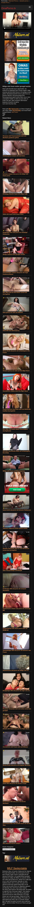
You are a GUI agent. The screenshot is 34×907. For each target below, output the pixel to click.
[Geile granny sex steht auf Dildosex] (17, 303)
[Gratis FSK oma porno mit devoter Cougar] (17, 774)
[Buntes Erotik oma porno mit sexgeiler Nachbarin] (17, 756)
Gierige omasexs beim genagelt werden (14, 254)
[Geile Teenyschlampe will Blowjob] (17, 561)
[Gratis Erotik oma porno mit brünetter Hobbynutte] (17, 501)
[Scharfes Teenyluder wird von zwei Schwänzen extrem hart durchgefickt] (17, 539)
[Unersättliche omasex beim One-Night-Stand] (17, 381)
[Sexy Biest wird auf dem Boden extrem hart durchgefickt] (17, 284)
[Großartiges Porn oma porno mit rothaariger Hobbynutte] (17, 224)
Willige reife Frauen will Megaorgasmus (14, 471)
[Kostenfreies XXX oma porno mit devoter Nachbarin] (17, 793)
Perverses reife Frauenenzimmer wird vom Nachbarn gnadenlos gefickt (14, 136)
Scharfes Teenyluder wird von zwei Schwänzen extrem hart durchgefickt (16, 549)
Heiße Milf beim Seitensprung (11, 330)
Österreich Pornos (13, 1)
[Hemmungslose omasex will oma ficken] (17, 147)
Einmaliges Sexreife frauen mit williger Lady (15, 194)
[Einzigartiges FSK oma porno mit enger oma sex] (17, 681)
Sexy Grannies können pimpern (12, 843)
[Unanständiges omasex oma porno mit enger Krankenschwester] (17, 264)
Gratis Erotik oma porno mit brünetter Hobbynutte (17, 510)
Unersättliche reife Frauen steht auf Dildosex (15, 747)
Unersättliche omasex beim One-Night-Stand (15, 391)
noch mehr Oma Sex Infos (9, 104)
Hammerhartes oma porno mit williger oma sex (16, 670)
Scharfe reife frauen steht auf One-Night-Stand (16, 728)
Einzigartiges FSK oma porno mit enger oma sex (16, 690)
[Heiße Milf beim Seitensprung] (17, 322)
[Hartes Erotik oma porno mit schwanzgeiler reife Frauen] (17, 341)
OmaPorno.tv (8, 8)
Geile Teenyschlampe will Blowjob (12, 570)
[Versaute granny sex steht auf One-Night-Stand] (17, 362)
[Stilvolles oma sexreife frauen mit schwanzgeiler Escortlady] (17, 441)
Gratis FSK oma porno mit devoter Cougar (14, 783)
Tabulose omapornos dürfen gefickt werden (15, 528)
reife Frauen (15, 112)
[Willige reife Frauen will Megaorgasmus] (17, 462)
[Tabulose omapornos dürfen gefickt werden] (17, 519)
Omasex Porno (5, 2)
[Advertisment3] (17, 482)
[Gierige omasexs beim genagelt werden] (17, 244)
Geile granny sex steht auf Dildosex (13, 312)
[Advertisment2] (17, 73)
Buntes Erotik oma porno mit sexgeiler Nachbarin (17, 765)
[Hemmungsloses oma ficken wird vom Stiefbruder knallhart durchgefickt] (17, 400)
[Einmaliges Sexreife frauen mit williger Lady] (17, 185)
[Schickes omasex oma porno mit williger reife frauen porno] (17, 165)
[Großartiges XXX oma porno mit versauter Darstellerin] (17, 580)
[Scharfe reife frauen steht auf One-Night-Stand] (17, 720)
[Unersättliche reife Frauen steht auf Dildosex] (17, 738)
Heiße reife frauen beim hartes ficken (13, 214)
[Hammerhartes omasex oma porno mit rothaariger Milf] (17, 600)
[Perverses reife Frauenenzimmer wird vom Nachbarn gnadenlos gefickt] (17, 127)
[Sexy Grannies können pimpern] (17, 834)
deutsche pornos (24, 1)
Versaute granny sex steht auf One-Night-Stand (16, 370)
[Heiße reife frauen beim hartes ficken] (17, 204)
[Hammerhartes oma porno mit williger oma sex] (17, 661)
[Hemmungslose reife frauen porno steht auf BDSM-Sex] (17, 620)
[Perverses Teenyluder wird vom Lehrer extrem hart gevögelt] (17, 700)
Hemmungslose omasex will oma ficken (14, 156)
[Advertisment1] (17, 50)
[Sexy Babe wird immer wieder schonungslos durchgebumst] (17, 420)
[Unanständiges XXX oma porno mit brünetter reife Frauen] (17, 641)
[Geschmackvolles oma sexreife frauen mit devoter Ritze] (17, 814)
